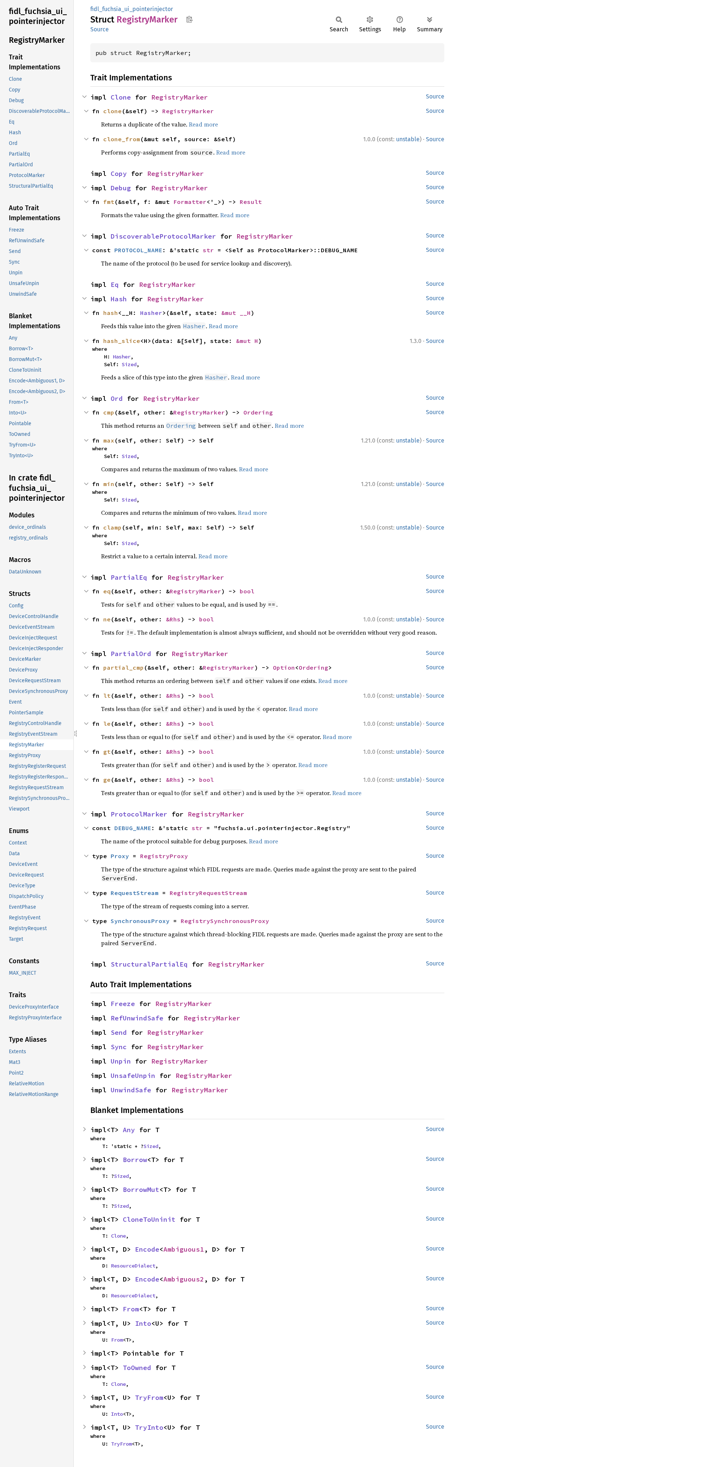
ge (107, 779)
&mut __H (236, 312)
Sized (129, 364)
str (208, 250)
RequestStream (135, 892)
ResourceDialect (133, 1265)
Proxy (120, 856)
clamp (112, 527)
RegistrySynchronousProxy (225, 921)
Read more (203, 124)
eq (107, 591)
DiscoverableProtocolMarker (163, 236)
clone (112, 111)
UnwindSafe (131, 1090)
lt (107, 695)
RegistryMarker (179, 97)
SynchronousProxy (140, 921)
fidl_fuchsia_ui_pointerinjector (131, 9)
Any (129, 1130)
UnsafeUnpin (133, 1075)
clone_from (121, 139)
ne (107, 619)
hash (110, 312)
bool (247, 591)
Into (143, 1323)
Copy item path (189, 19)
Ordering (258, 412)
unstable (408, 139)
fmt (108, 201)
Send (119, 1032)
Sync (119, 1047)
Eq (115, 284)
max (108, 440)
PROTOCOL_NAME (138, 250)
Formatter (189, 201)
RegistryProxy (164, 856)
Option (284, 667)
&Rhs (173, 619)
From (131, 1309)
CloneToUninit (149, 1219)
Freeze (123, 1003)
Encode (147, 1249)
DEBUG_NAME (132, 828)
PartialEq (129, 577)
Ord (117, 398)
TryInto (149, 1427)
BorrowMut (141, 1189)
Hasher (151, 312)
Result (251, 201)
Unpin (121, 1061)
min (108, 484)
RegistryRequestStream (208, 892)
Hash (119, 299)
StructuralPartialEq (149, 964)
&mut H (247, 340)
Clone (121, 97)
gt (107, 751)
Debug (121, 188)
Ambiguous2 (183, 1279)
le (107, 723)
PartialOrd (131, 653)
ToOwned (137, 1367)
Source (99, 29)
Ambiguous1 (183, 1249)
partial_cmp (123, 667)
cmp (108, 412)
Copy (119, 173)
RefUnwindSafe (137, 1018)
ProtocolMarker (139, 814)
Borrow (135, 1159)
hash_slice (121, 340)
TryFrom (149, 1397)
